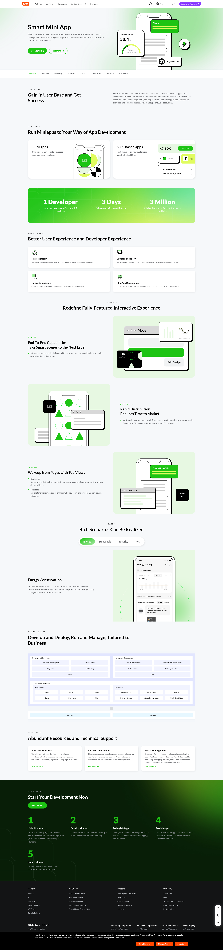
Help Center (122, 897)
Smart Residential (76, 901)
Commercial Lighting (77, 905)
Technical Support (124, 905)
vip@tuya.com (143, 929)
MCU (30, 897)
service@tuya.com (169, 929)
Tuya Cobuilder (34, 913)
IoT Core (31, 909)
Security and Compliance (173, 901)
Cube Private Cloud (77, 894)
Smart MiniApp (34, 905)
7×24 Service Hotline (36, 929)
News (165, 897)
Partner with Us (169, 909)
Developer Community (126, 894)
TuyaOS (31, 894)
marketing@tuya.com (119, 929)
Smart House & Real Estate (79, 909)
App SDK (31, 901)
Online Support (123, 901)
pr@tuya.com (188, 929)
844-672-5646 (38, 925)
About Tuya (168, 894)
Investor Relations (170, 905)
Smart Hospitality (76, 897)
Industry (120, 909)
